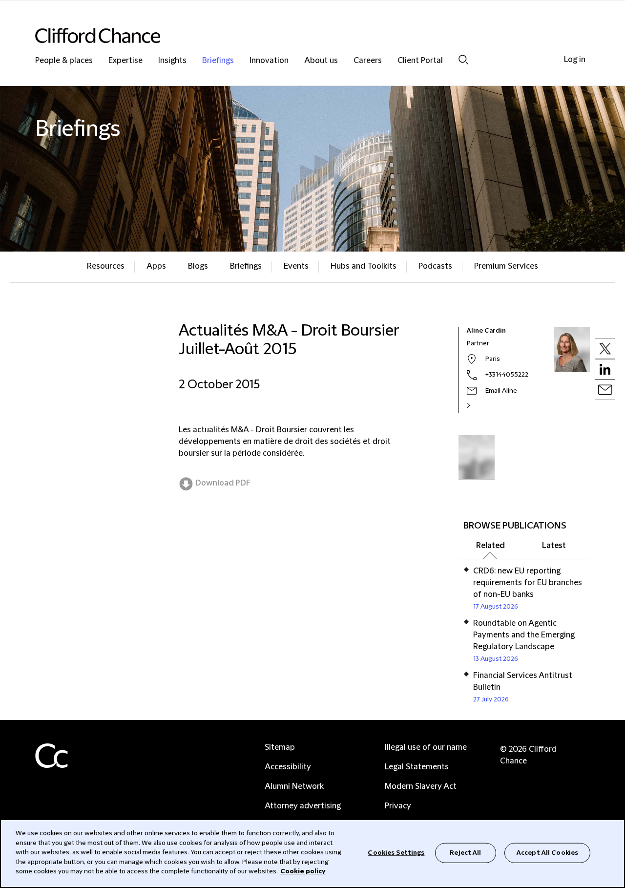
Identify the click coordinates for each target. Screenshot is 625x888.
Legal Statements (417, 766)
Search (463, 59)
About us (321, 61)
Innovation (269, 61)
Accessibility (288, 766)
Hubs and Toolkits (363, 266)
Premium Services (506, 266)
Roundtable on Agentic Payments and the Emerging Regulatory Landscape (524, 635)
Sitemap (280, 747)
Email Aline (501, 391)
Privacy (398, 806)
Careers (368, 61)
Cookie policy (303, 871)
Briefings (218, 61)
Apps (156, 266)
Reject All (465, 852)
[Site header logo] (293, 35)
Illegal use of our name (426, 747)
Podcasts (435, 266)
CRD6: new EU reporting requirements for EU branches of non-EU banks (527, 583)
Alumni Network (294, 786)
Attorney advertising (303, 806)
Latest (554, 545)
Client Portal (420, 61)
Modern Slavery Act (421, 786)
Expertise (125, 61)
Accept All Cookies (547, 852)
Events (296, 266)
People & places (64, 61)
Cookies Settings (396, 852)
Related (490, 545)
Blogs (198, 266)
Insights (172, 61)
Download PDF (222, 483)
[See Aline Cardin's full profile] (479, 405)
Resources (106, 266)
